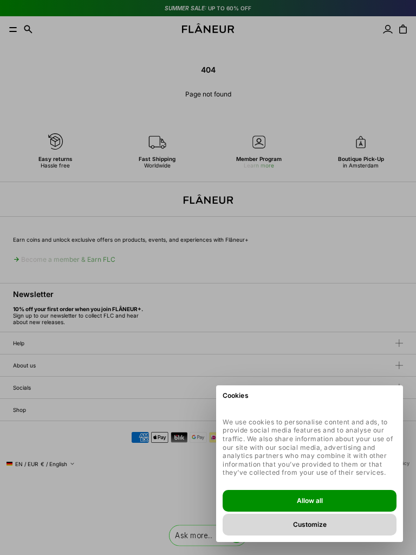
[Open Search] (28, 29)
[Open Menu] (13, 29)
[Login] (387, 29)
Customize (310, 524)
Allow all (310, 500)
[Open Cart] (403, 29)
